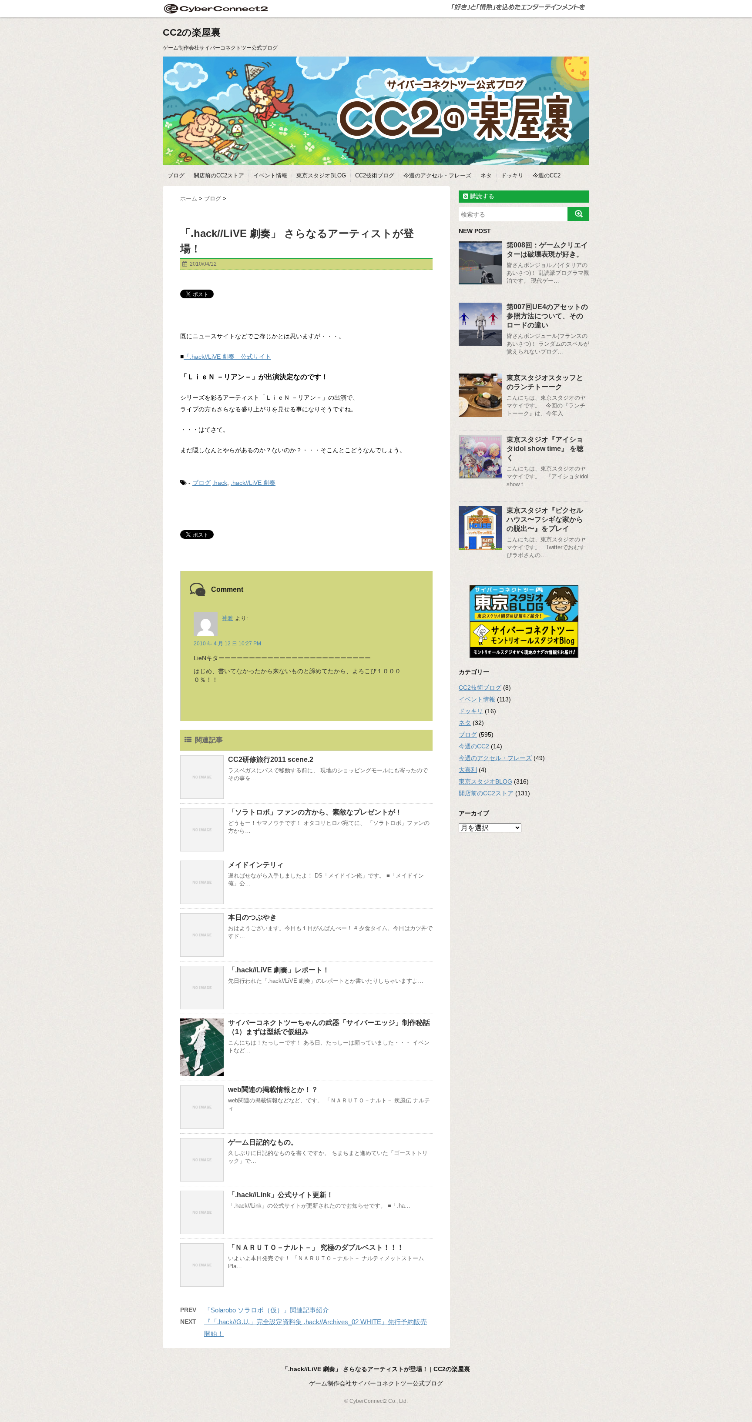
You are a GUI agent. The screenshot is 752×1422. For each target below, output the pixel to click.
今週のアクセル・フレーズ (437, 175)
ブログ (176, 175)
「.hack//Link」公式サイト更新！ (280, 1194)
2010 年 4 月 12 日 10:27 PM (227, 644)
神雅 (227, 618)
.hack (219, 482)
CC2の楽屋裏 (192, 32)
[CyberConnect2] (215, 8)
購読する (481, 196)
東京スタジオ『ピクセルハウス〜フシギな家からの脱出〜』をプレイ (545, 519)
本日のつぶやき (252, 917)
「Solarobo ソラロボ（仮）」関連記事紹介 (266, 1310)
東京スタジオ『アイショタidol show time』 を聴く (545, 448)
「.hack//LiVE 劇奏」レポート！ (278, 970)
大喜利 (468, 769)
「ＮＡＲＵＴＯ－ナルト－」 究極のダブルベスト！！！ (316, 1247)
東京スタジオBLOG (321, 175)
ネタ (486, 175)
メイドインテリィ (256, 864)
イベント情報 (270, 175)
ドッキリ (512, 175)
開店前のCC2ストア (219, 175)
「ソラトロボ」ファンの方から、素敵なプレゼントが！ (315, 812)
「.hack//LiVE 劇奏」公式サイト (227, 356)
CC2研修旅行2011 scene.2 (270, 759)
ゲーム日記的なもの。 (263, 1142)
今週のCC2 (547, 175)
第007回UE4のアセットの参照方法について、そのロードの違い (547, 316)
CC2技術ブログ (374, 175)
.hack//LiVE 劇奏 (253, 482)
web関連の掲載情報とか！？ (273, 1089)
